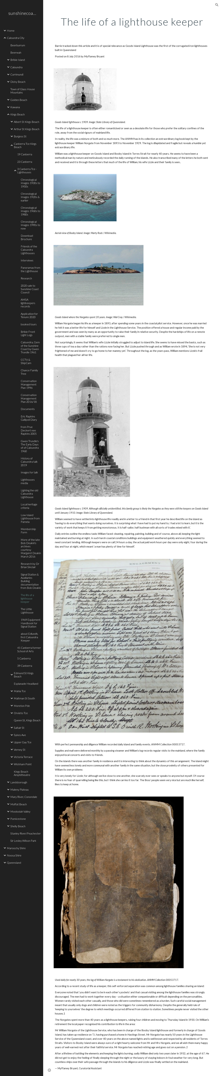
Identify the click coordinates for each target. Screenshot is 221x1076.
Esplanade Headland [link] (26, 683)
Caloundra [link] (16, 67)
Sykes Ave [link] (20, 735)
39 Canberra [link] (24, 665)
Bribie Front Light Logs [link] (28, 333)
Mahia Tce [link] (20, 691)
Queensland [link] (14, 862)
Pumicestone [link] (18, 818)
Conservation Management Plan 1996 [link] (29, 384)
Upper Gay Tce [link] (22, 742)
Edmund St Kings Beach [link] (23, 674)
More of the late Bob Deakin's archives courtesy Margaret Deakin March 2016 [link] (31, 548)
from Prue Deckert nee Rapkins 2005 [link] (29, 430)
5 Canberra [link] (24, 658)
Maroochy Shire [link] (16, 848)
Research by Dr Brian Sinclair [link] (30, 565)
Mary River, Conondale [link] (23, 796)
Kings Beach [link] (17, 114)
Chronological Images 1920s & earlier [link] (30, 197)
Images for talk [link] (29, 472)
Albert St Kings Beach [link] (26, 121)
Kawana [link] (15, 107)
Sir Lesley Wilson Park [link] (23, 840)
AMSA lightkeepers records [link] (28, 303)
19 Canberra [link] (24, 154)
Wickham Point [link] (23, 764)
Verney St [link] (19, 749)
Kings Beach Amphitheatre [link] (22, 773)
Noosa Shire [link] (14, 855)
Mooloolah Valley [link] (20, 811)
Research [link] (26, 278)
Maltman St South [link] (24, 698)
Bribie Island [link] (17, 59)
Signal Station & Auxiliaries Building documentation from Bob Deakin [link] (31, 581)
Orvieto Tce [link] (21, 713)
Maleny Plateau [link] (19, 789)
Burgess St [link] (20, 136)
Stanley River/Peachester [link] (25, 833)
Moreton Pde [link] (22, 705)
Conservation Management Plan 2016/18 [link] (29, 398)
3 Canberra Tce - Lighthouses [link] (27, 170)
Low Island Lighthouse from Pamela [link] (30, 518)
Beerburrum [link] (17, 45)
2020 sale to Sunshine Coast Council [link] (30, 289)
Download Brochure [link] (27, 237)
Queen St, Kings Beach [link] (27, 720)
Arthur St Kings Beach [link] (26, 129)
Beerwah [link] (15, 52)
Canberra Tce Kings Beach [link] (25, 145)
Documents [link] (28, 408)
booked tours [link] (29, 324)
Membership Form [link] (28, 530)
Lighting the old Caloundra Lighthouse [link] (29, 494)
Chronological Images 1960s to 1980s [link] (30, 211)
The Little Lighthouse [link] (27, 610)
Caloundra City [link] (15, 37)
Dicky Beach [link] (17, 81)
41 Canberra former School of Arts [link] (29, 649)
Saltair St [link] (19, 727)
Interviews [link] (27, 260)
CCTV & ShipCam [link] (26, 361)
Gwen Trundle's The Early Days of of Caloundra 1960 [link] (30, 446)
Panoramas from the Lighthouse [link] (30, 269)
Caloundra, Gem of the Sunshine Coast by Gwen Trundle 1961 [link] (30, 347)
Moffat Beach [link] (18, 804)
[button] (217, 5)
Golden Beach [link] (18, 99)
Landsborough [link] (18, 782)
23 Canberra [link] (24, 161)
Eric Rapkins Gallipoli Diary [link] (29, 418)
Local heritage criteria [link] (29, 506)
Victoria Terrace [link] (23, 756)
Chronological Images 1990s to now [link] (30, 225)
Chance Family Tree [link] (29, 372)
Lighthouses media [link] (28, 481)
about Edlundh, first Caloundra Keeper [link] (29, 637)
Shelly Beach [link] (17, 826)
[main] (132, 22)
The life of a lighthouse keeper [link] (27, 598)
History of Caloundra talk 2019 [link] (29, 462)
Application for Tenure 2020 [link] (29, 315)
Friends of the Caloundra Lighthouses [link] (29, 250)
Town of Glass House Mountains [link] (22, 90)
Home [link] (11, 30)
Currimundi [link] (16, 74)
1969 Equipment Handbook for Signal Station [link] (30, 623)
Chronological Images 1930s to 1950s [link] (30, 183)
